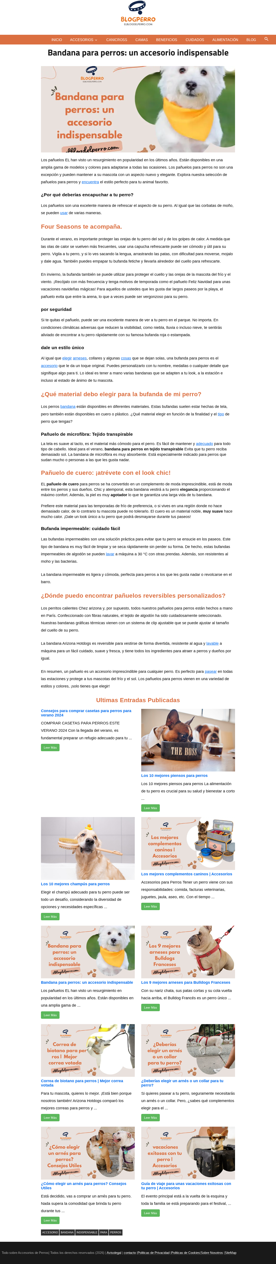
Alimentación (225, 40)
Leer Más (50, 747)
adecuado (204, 444)
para (103, 1232)
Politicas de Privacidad (153, 1252)
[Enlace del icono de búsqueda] (266, 39)
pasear (211, 671)
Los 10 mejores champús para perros (75, 884)
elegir (67, 358)
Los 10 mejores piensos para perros (174, 775)
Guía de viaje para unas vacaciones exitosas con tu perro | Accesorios (186, 1186)
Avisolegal (114, 1252)
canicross (116, 40)
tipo (221, 414)
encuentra (90, 182)
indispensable (87, 1232)
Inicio (57, 40)
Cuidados (195, 40)
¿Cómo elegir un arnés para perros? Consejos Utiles (83, 1186)
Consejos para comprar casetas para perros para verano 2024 (86, 713)
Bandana (67, 1232)
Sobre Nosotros (212, 1252)
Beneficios (166, 40)
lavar (110, 554)
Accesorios (81, 40)
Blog (251, 40)
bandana (67, 406)
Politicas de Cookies (185, 1252)
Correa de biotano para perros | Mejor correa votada (82, 1083)
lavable (212, 643)
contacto (130, 1252)
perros (115, 1232)
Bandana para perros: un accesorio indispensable (87, 982)
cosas (126, 358)
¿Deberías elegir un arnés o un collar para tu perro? (182, 1083)
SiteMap (230, 1252)
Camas (141, 40)
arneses (80, 358)
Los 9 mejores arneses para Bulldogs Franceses (185, 982)
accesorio (49, 366)
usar (64, 213)
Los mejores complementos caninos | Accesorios (186, 874)
